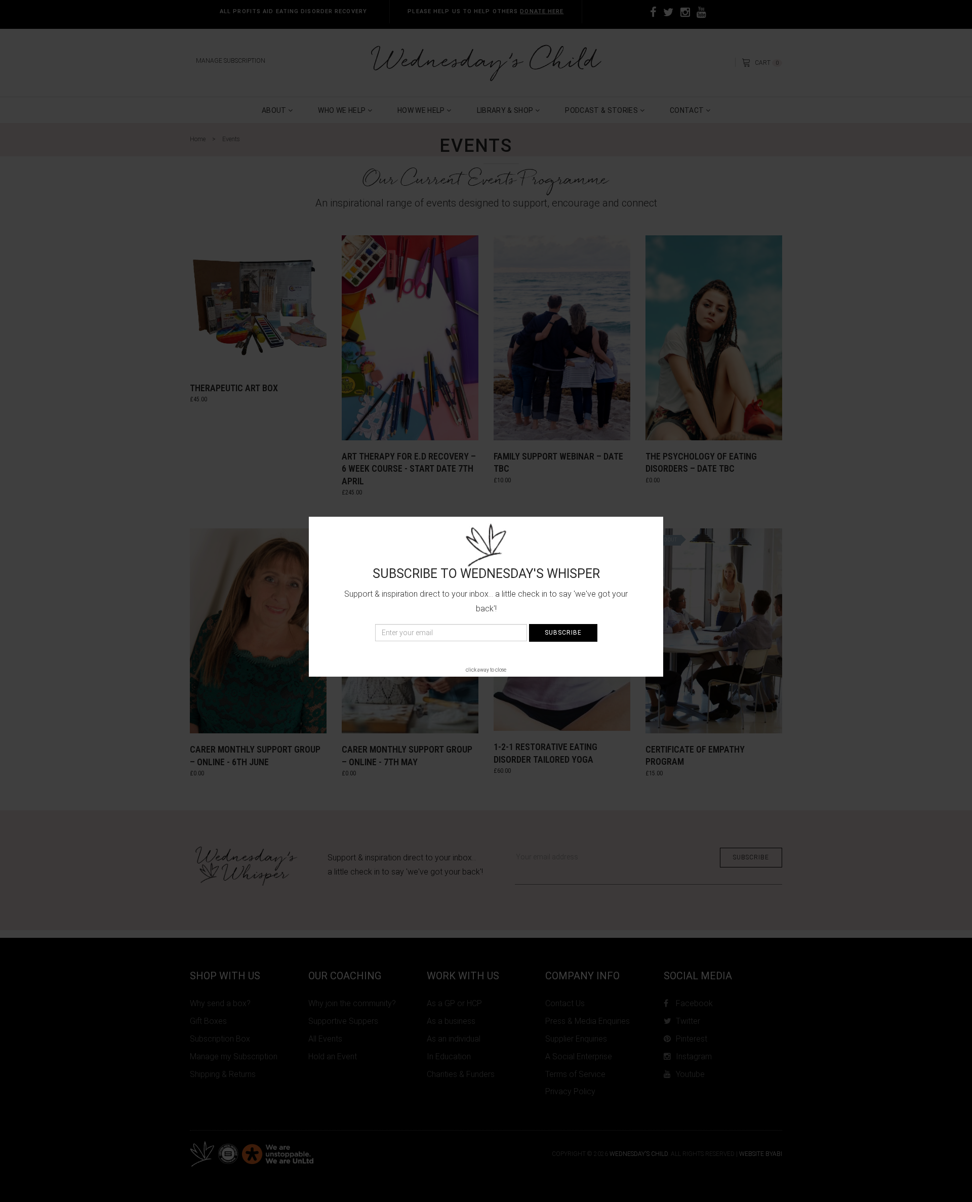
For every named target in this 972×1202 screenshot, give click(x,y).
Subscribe (563, 632)
